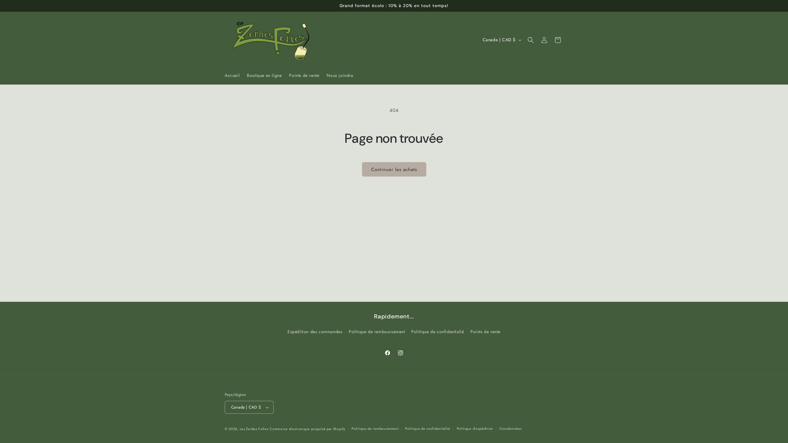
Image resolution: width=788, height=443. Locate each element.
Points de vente (485, 332)
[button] (530, 40)
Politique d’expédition (475, 428)
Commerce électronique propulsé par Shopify (307, 428)
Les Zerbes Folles (254, 428)
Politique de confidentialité (427, 428)
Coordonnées (511, 428)
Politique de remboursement (377, 332)
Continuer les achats (394, 169)
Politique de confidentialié (437, 332)
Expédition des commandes (314, 332)
